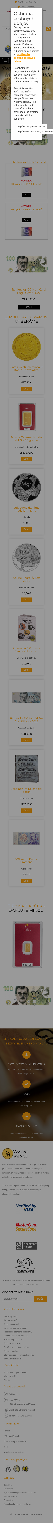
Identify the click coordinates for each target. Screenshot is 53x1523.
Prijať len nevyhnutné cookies (31, 126)
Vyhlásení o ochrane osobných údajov (24, 58)
